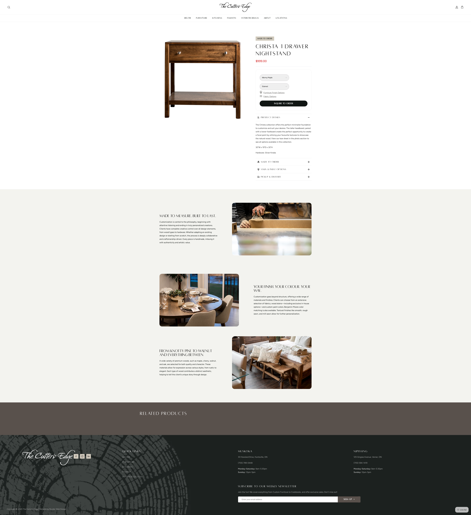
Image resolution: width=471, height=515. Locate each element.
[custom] (76, 456)
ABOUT (267, 18)
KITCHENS (217, 18)
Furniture (128, 462)
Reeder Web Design (57, 509)
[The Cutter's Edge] (235, 7)
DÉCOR (187, 18)
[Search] (8, 7)
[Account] (456, 7)
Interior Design (132, 477)
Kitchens (127, 467)
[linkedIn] (88, 456)
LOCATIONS (281, 18)
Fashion (127, 472)
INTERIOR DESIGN (250, 18)
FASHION (231, 18)
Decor (126, 457)
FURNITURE (201, 18)
